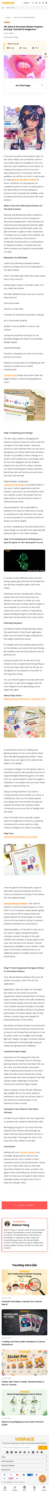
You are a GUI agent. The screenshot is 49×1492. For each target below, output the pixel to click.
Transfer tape (10, 375)
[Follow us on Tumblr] (33, 1452)
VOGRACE (9, 1482)
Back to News (26, 1205)
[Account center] (43, 3)
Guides (7, 22)
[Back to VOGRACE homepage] (24, 1439)
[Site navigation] (3, 8)
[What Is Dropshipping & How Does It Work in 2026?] (24, 1403)
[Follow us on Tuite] (20, 1452)
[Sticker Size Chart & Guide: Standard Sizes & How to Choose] (24, 1362)
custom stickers (27, 1152)
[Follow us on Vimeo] (37, 1452)
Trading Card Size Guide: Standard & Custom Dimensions (23, 1343)
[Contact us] (33, 3)
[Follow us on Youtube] (16, 1452)
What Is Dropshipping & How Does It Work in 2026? (23, 1423)
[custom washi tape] (24, 405)
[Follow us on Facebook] (11, 1452)
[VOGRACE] (8, 3)
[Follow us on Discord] (41, 1452)
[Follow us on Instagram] (7, 1452)
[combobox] (25, 8)
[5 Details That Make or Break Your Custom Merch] (24, 1282)
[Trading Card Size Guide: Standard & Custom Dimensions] (24, 1322)
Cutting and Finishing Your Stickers (20, 837)
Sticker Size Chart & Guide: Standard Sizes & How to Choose (23, 1383)
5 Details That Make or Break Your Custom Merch (22, 1303)
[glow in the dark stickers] (24, 560)
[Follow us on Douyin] (29, 1452)
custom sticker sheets (14, 485)
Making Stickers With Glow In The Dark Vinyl (24, 699)
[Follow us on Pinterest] (24, 1452)
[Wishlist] (40, 3)
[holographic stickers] (24, 127)
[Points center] (46, 3)
